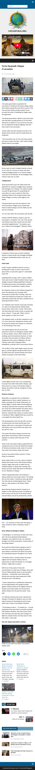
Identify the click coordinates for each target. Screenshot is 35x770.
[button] (32, 1)
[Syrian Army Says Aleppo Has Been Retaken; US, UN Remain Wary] (9, 672)
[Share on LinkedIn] (8, 99)
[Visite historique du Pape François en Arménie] (5, 753)
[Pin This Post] (11, 99)
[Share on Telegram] (25, 99)
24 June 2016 (17, 755)
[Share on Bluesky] (28, 99)
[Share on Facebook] (3, 99)
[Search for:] (17, 6)
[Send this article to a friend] (14, 99)
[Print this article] (17, 99)
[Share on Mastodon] (23, 99)
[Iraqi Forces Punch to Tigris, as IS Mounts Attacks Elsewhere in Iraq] (5, 744)
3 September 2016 (18, 739)
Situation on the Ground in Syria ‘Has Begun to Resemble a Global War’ (20, 734)
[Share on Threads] (31, 99)
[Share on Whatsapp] (20, 99)
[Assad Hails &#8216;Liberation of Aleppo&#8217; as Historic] (24, 671)
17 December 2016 (9, 74)
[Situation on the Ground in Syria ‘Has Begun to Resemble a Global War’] (5, 735)
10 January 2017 (18, 747)
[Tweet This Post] (6, 99)
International (11, 704)
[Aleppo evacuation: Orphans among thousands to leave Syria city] (8, 687)
